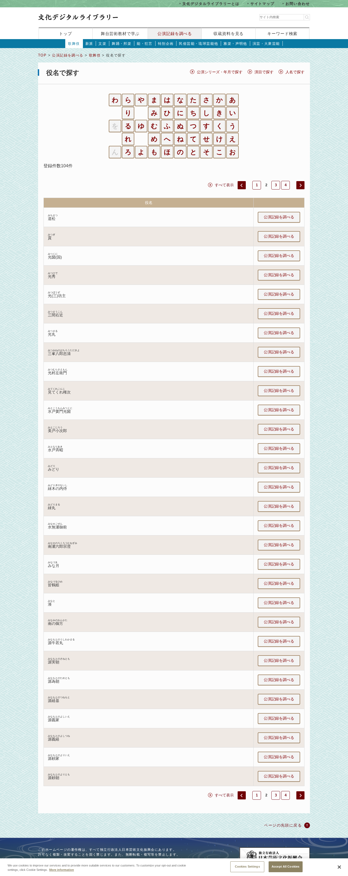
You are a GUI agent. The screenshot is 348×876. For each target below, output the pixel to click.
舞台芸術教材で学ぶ (120, 33)
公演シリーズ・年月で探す (220, 72)
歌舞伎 (74, 44)
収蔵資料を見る (228, 33)
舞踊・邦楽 (121, 44)
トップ (65, 33)
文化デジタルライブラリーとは (210, 3)
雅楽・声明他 (235, 44)
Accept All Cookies (285, 866)
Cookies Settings (247, 866)
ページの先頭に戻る (283, 825)
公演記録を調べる (174, 33)
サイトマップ (262, 3)
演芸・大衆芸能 (266, 44)
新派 (89, 44)
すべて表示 (224, 185)
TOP (42, 55)
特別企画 (166, 44)
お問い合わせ (297, 3)
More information (61, 870)
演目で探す (264, 72)
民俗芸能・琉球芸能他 (198, 44)
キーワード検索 (282, 33)
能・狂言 (145, 44)
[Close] (339, 867)
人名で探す (294, 72)
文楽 (102, 44)
